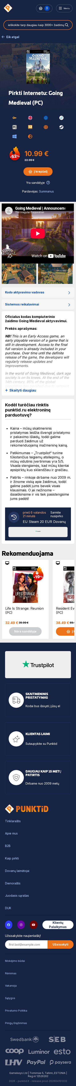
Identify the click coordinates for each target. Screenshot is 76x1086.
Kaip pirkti (12, 858)
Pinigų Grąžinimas (16, 1023)
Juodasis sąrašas (17, 895)
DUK (8, 908)
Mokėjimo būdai (15, 960)
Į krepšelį (41, 171)
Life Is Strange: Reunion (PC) (24, 610)
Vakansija (11, 985)
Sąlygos (10, 998)
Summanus (46, 191)
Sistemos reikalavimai (22, 304)
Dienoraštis (12, 883)
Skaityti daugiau (23, 390)
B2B (8, 846)
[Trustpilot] (38, 532)
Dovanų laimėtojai (17, 871)
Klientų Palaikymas (58, 925)
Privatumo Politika (16, 1010)
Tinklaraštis (13, 821)
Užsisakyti (60, 944)
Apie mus (11, 833)
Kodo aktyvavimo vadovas (24, 292)
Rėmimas (10, 973)
